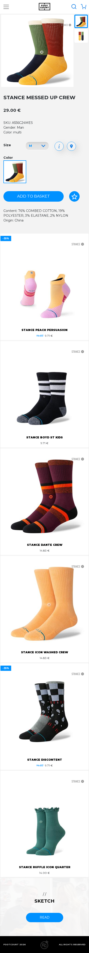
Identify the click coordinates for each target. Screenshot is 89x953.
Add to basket (33, 196)
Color (8, 158)
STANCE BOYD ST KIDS (44, 437)
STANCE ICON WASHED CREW (44, 652)
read (45, 917)
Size (7, 145)
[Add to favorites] (74, 196)
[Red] (15, 172)
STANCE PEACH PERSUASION (44, 330)
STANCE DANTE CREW (44, 545)
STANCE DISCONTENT (44, 759)
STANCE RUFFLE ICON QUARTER (44, 867)
